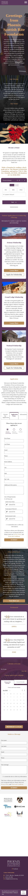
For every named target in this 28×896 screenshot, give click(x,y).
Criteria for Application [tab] (6, 416)
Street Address (8, 461)
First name (4, 740)
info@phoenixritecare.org (11, 878)
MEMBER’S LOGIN (14, 727)
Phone (6, 456)
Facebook (15, 869)
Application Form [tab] (14, 415)
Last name (3, 746)
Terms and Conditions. (14, 536)
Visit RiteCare (14, 601)
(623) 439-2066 (9, 877)
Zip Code (6, 479)
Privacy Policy (9, 892)
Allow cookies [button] (23, 892)
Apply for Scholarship (14, 274)
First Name (7, 438)
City (5, 467)
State (5, 473)
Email (5, 450)
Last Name (7, 444)
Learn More (14, 270)
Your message (5, 764)
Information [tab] (23, 414)
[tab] (7, 431)
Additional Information (10, 485)
